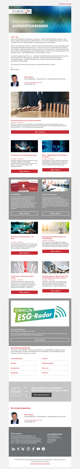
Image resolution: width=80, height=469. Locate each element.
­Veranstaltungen (16, 358)
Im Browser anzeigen (65, 4)
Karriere (45, 358)
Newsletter (14, 373)
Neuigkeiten (15, 368)
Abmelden (33, 463)
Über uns (45, 368)
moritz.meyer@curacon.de (33, 82)
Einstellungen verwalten (43, 463)
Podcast (45, 373)
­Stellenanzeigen (47, 363)
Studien (13, 363)
